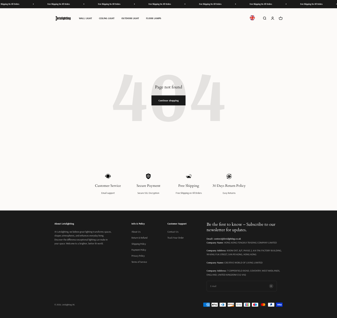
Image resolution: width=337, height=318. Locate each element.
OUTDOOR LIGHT (130, 18)
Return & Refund (139, 237)
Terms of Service (139, 261)
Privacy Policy (138, 255)
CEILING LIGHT (106, 18)
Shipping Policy (138, 243)
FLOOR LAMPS (153, 18)
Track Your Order (175, 237)
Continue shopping (168, 100)
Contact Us (173, 231)
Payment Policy (138, 249)
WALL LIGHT (85, 18)
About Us (136, 231)
